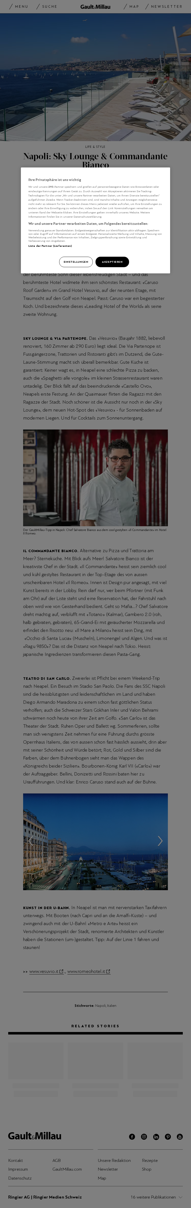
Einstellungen (76, 261)
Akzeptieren (112, 261)
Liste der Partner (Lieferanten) (50, 245)
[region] (95, 220)
